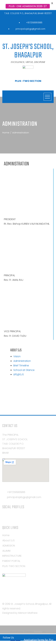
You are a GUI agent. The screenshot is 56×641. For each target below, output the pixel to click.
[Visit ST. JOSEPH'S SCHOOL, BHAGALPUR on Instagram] (4, 516)
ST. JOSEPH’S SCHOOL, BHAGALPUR (28, 51)
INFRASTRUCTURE (12, 556)
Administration (22, 361)
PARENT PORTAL (11, 561)
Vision (17, 356)
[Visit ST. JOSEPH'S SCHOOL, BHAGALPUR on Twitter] (10, 516)
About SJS (8, 540)
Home (5, 535)
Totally (38, 631)
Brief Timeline (21, 365)
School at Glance (24, 370)
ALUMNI (6, 551)
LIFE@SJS (18, 374)
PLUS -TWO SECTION (28, 81)
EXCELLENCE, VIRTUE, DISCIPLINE (28, 62)
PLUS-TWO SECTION (13, 566)
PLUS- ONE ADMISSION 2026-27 (28, 6)
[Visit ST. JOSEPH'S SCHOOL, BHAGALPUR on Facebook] (16, 516)
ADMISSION (8, 545)
